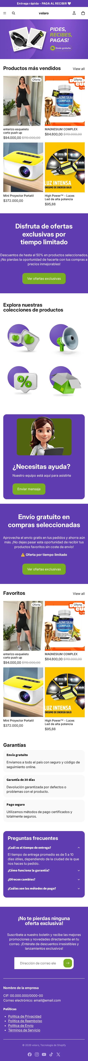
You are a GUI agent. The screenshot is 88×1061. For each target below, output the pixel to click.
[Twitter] (58, 1054)
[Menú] (4, 13)
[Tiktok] (51, 1054)
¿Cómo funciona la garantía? (29, 870)
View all (79, 69)
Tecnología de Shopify (53, 1045)
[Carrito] (83, 13)
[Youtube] (44, 1054)
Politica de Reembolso (25, 1021)
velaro (35, 1045)
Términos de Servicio (24, 1030)
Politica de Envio (21, 1025)
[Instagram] (36, 1054)
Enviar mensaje (29, 489)
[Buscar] (13, 13)
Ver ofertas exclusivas (44, 278)
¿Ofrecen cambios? (21, 879)
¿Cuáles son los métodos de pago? (32, 888)
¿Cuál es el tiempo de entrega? (29, 847)
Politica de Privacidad (24, 1016)
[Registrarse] (67, 963)
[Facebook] (29, 1054)
